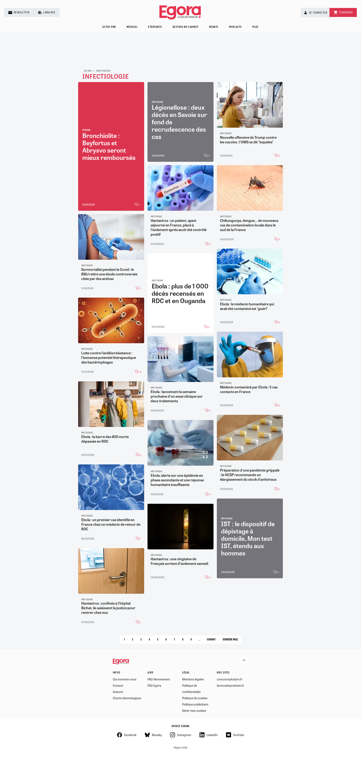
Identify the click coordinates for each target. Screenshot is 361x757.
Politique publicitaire (195, 704)
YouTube (238, 735)
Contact (118, 685)
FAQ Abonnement (158, 679)
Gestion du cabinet (186, 27)
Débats (214, 27)
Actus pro (109, 27)
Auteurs (118, 692)
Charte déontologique (127, 698)
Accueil (88, 71)
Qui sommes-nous (124, 679)
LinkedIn (212, 735)
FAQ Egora (154, 685)
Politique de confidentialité (191, 688)
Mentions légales (193, 679)
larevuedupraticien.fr (230, 685)
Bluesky (157, 735)
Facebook (130, 735)
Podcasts (235, 27)
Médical (132, 27)
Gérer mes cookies (194, 710)
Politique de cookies (194, 698)
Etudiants (155, 27)
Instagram (184, 735)
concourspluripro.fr (229, 679)
